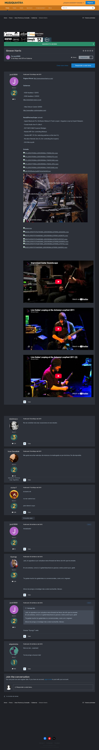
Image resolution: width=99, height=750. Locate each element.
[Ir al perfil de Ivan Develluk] (14, 458)
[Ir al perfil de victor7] (14, 494)
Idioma (41, 743)
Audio (21, 8)
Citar (29, 402)
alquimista (13, 644)
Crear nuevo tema (62, 65)
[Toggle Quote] (26, 608)
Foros (7, 8)
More (50, 8)
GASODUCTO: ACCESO (49, 44)
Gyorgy (13, 557)
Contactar (49, 743)
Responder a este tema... (24, 687)
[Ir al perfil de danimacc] (14, 425)
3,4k (14, 581)
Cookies (57, 743)
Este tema (85, 8)
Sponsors (29, 8)
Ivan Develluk (13, 451)
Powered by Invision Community (49, 747)
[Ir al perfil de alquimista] (14, 651)
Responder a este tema (83, 65)
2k (15, 99)
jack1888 (17, 56)
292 (14, 668)
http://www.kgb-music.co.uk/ (32, 100)
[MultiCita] (24, 402)
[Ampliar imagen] (40, 153)
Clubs (14, 8)
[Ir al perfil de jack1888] (8, 57)
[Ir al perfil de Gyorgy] (14, 563)
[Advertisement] (39, 26)
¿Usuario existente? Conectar (73, 3)
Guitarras (29, 58)
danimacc (13, 419)
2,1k (14, 476)
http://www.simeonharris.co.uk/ (43, 78)
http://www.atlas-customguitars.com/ (34, 110)
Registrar (90, 2)
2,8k (14, 512)
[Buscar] (93, 7)
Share (74, 57)
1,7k (14, 443)
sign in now (48, 679)
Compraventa (40, 8)
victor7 (14, 488)
